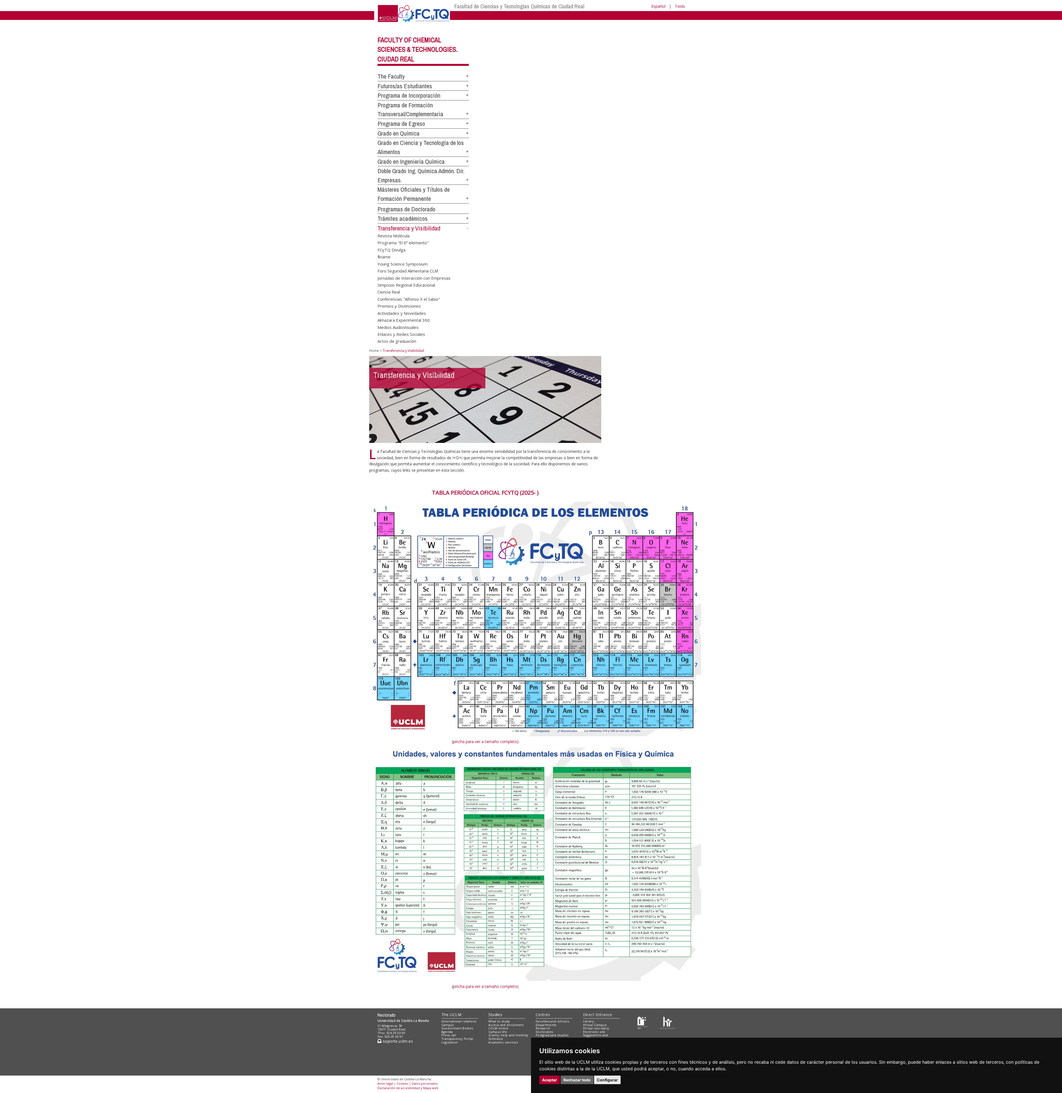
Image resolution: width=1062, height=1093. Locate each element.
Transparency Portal (457, 1039)
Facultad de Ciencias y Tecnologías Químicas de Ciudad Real (519, 6)
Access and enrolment (506, 1025)
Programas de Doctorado (406, 209)
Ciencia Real (389, 292)
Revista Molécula (394, 235)
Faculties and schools (552, 1021)
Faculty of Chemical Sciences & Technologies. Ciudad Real (418, 49)
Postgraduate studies (552, 1035)
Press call (448, 1035)
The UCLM (451, 1014)
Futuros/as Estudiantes (405, 86)
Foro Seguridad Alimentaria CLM (408, 271)
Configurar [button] (607, 1080)
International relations (459, 1021)
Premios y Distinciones (399, 306)
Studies (495, 1014)
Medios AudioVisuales (398, 327)
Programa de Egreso (401, 124)
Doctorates (544, 1032)
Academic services (503, 1042)
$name (384, 256)
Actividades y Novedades (402, 313)
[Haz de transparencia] (642, 1022)
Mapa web (430, 1088)
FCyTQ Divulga (391, 249)
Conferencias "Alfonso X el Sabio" (409, 299)
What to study (499, 1021)
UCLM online (498, 1028)
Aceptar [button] (549, 1080)
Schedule (495, 1039)
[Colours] (667, 1022)
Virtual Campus (595, 1025)
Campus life (497, 1032)
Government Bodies (457, 1028)
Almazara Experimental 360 (404, 320)
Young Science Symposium (403, 263)
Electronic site (594, 1032)
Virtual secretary (596, 1028)
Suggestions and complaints (595, 1037)
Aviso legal (385, 1083)
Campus (447, 1025)
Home (374, 350)
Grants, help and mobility (508, 1035)
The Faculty (391, 76)
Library (588, 1021)
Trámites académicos (403, 218)
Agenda (447, 1032)
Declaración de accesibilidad (399, 1088)
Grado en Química (399, 133)
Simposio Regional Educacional (406, 284)
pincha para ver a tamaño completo (485, 741)
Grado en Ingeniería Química (411, 161)
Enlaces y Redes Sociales (401, 334)
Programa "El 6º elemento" (403, 242)
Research (543, 1028)
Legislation (449, 1042)
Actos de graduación (397, 341)
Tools (680, 6)
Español (658, 6)
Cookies (402, 1083)
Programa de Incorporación (409, 95)
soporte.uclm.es (397, 1041)
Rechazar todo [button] (577, 1080)
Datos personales (424, 1083)
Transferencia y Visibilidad (409, 228)
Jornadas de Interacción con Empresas (414, 278)
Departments (546, 1025)
